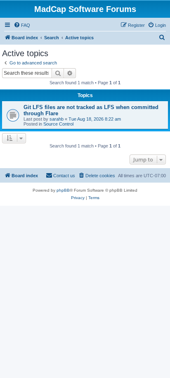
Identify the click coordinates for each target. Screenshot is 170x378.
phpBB (63, 190)
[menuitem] (22, 25)
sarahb (57, 118)
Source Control (58, 123)
